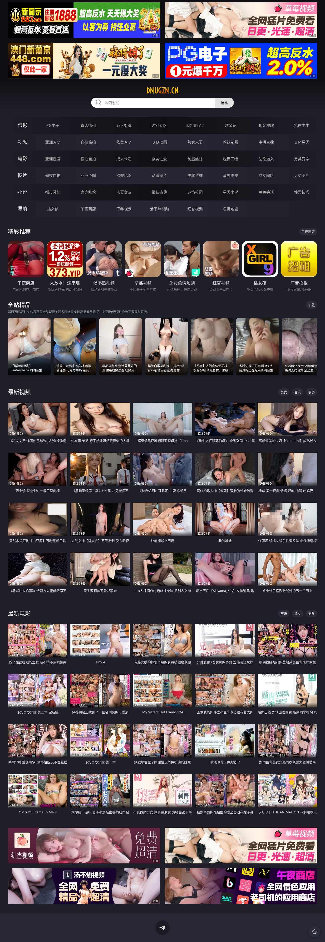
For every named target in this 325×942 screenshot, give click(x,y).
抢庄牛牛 (301, 125)
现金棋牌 (266, 125)
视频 (22, 142)
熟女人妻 (195, 142)
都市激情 (52, 192)
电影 (22, 158)
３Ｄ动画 (159, 142)
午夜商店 (88, 208)
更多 (311, 392)
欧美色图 (124, 175)
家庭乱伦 (88, 192)
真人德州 (88, 125)
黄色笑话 (266, 192)
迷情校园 (195, 192)
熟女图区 (266, 175)
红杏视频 (195, 208)
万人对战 (124, 125)
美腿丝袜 (195, 175)
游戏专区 (159, 125)
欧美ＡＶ (124, 142)
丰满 (284, 613)
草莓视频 (124, 208)
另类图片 (301, 175)
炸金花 (230, 125)
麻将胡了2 (195, 125)
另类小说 (230, 192)
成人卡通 (124, 158)
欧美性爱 (159, 158)
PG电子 (52, 125)
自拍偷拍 (88, 142)
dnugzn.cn (162, 90)
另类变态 (301, 158)
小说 (22, 192)
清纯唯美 (230, 175)
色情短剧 (230, 208)
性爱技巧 (301, 192)
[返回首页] (314, 931)
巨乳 (297, 392)
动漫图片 (159, 175)
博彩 (22, 125)
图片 (22, 175)
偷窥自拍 (52, 175)
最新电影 (19, 613)
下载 (311, 305)
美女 (284, 392)
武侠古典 (159, 192)
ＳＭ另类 (301, 142)
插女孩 (53, 208)
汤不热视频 (159, 208)
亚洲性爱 (52, 158)
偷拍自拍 (88, 158)
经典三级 (230, 158)
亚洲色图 (88, 175)
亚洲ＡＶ (52, 142)
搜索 (224, 102)
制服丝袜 (195, 158)
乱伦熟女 (266, 158)
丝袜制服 (230, 142)
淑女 (297, 613)
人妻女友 (124, 192)
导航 (22, 208)
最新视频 (19, 392)
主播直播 (266, 142)
